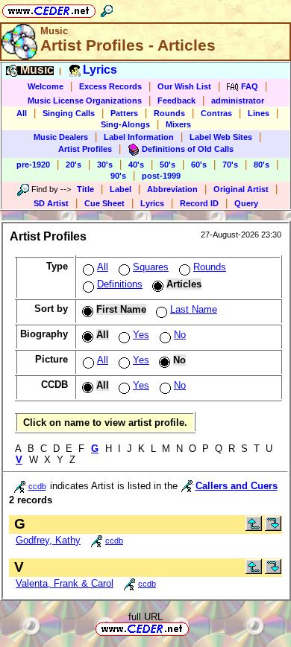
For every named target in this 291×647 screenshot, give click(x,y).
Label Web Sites (221, 137)
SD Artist (51, 203)
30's (105, 164)
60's (199, 164)
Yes (141, 334)
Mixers (178, 124)
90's (118, 175)
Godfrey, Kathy (48, 540)
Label (120, 189)
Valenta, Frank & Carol (64, 583)
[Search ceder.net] (107, 8)
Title (85, 189)
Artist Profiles (85, 148)
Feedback (176, 100)
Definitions (120, 284)
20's (73, 164)
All (21, 113)
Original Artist (241, 189)
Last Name (193, 309)
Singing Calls (69, 113)
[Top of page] (253, 527)
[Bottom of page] (273, 527)
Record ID (199, 203)
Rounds (169, 113)
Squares (151, 266)
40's (136, 164)
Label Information (139, 137)
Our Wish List (184, 86)
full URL (145, 616)
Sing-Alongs (125, 124)
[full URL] (195, 628)
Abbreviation (172, 189)
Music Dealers (61, 137)
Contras (216, 113)
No (180, 334)
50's (167, 164)
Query (246, 203)
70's (230, 164)
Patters (124, 113)
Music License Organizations (85, 100)
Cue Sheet (104, 203)
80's (261, 164)
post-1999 (161, 175)
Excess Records (110, 86)
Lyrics (152, 203)
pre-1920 (33, 164)
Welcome (45, 86)
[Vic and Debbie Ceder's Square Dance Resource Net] (49, 8)
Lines (258, 113)
